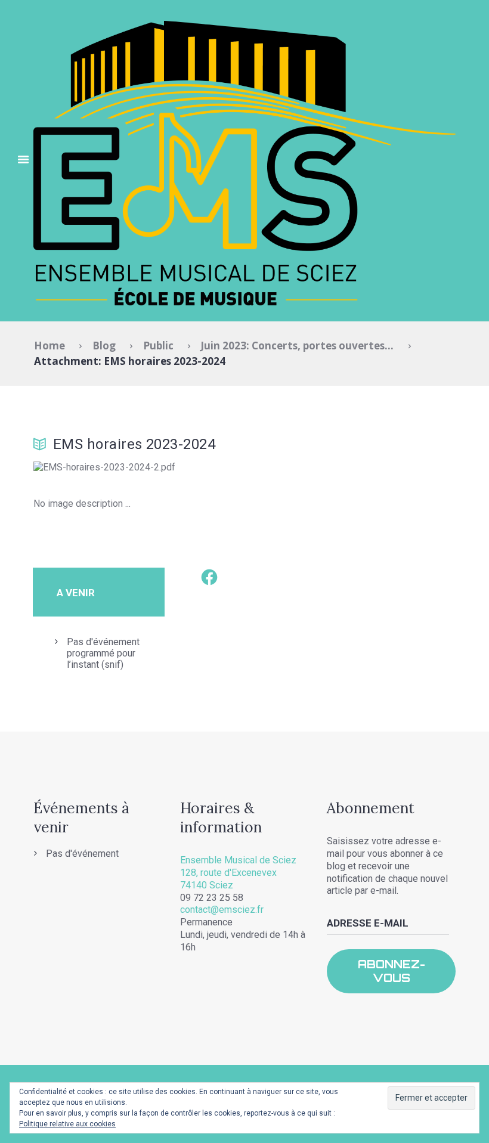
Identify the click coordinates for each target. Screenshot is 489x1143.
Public (158, 345)
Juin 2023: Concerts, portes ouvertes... (297, 345)
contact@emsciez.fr (222, 909)
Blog (104, 345)
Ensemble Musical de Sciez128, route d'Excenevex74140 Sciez (238, 872)
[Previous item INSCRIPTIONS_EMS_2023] (138, 468)
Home (49, 345)
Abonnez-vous (391, 971)
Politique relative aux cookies (67, 1124)
